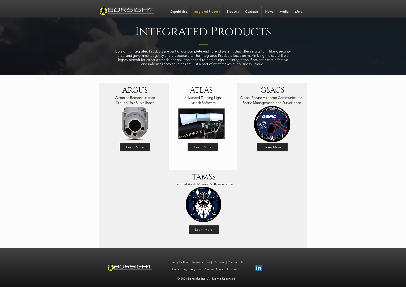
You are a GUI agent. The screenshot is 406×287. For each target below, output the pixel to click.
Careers (219, 262)
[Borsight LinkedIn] (258, 268)
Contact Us (235, 262)
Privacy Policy (179, 262)
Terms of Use (201, 262)
